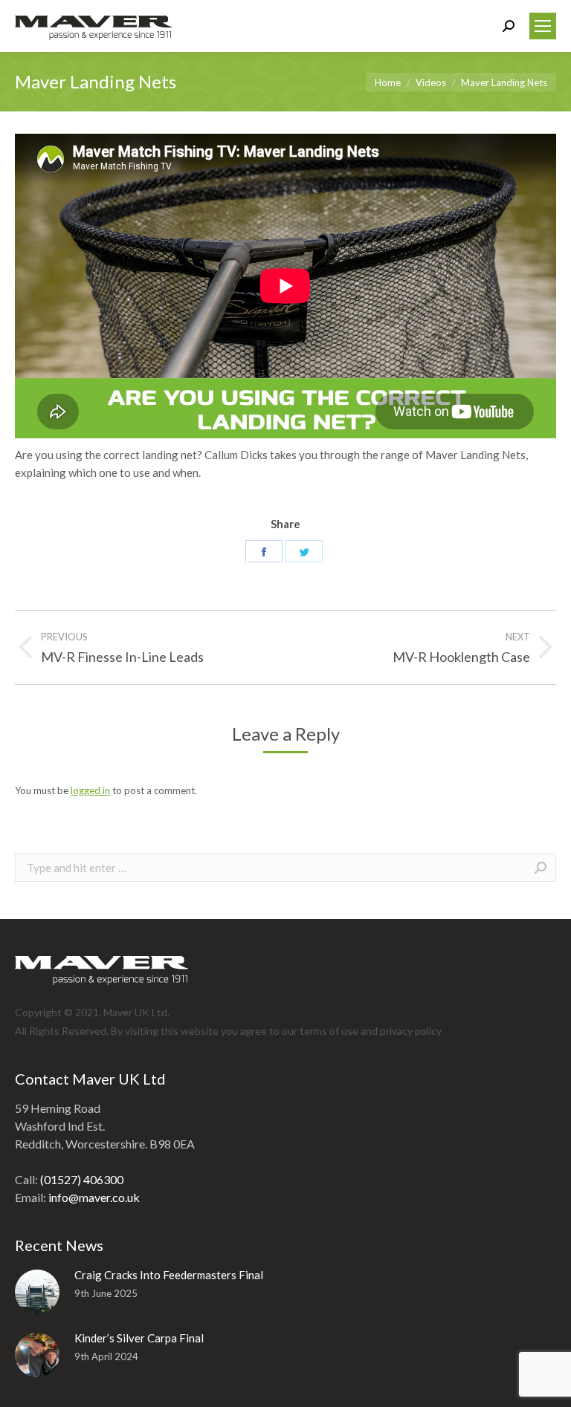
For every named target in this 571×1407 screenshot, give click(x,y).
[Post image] (37, 1292)
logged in (90, 790)
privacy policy (411, 1030)
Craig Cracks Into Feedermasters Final (168, 1274)
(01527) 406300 (81, 1179)
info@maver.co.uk (94, 1197)
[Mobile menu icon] (542, 26)
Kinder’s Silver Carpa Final (139, 1338)
